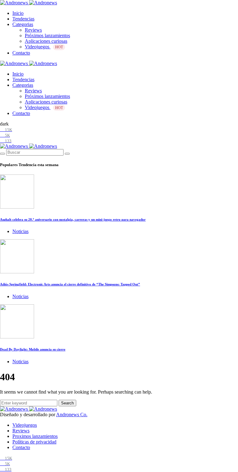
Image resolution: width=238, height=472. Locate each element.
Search (67, 403)
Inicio (18, 13)
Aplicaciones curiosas (46, 41)
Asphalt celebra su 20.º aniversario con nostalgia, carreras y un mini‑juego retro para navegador (73, 219)
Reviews (33, 30)
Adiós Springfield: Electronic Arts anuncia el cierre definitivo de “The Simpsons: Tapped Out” (70, 284)
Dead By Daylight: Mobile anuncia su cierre (32, 349)
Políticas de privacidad (34, 441)
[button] (4, 123)
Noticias (20, 231)
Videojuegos (44, 46)
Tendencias (23, 18)
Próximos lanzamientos (47, 35)
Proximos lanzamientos (35, 436)
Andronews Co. (71, 414)
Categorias (22, 24)
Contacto (21, 52)
